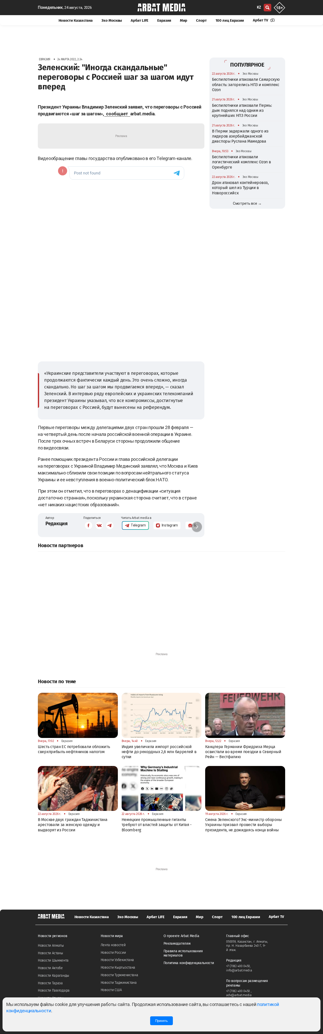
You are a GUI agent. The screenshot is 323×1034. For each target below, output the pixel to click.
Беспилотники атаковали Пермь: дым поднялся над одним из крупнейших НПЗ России (242, 110)
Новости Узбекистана (117, 960)
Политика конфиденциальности (189, 963)
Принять (161, 1021)
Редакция (56, 523)
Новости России (113, 952)
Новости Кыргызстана (118, 967)
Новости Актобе (50, 968)
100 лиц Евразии (230, 20)
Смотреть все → (247, 203)
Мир (183, 20)
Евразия (164, 20)
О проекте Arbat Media (181, 936)
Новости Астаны (50, 953)
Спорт (201, 20)
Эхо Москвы (111, 20)
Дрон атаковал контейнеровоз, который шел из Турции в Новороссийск (240, 187)
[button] (196, 526)
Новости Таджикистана (119, 982)
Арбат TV (261, 20)
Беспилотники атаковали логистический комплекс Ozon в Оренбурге (241, 162)
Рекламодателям (177, 943)
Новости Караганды (53, 975)
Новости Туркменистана (119, 975)
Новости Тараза (50, 983)
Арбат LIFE (139, 20)
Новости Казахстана (76, 20)
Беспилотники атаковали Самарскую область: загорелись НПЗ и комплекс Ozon (246, 84)
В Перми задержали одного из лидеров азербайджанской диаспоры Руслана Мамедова (240, 136)
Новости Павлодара (54, 990)
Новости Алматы (51, 945)
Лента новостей (113, 945)
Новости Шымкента (53, 960)
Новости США (111, 990)
